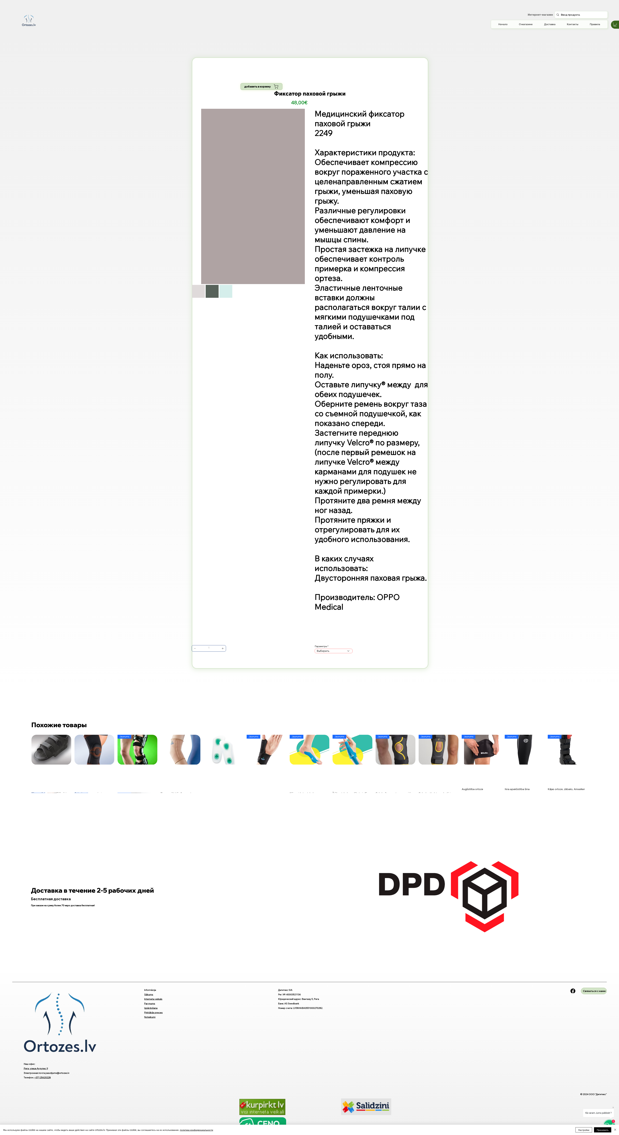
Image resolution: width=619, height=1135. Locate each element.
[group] (309, 764)
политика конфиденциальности (196, 1129)
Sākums (148, 994)
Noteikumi (149, 1017)
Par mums (149, 1003)
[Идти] (195, 648)
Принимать (603, 1129)
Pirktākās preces (153, 1012)
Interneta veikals (153, 999)
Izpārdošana (150, 1008)
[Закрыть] (615, 1129)
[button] (615, 25)
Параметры (321, 646)
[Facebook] (573, 991)
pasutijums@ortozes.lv (57, 1073)
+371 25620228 (42, 1077)
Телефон (28, 1077)
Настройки (583, 1129)
